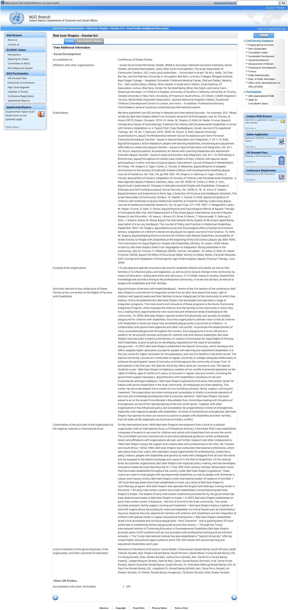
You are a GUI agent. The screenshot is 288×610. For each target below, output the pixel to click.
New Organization (257, 48)
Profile (70, 41)
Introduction (14, 54)
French (280, 7)
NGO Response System (20, 68)
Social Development (258, 60)
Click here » (12, 127)
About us (12, 39)
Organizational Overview (261, 45)
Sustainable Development (261, 56)
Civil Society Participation (68, 28)
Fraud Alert (138, 608)
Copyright (121, 608)
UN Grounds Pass (17, 78)
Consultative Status (89, 41)
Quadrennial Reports (19, 100)
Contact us (13, 44)
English (270, 7)
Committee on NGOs (19, 63)
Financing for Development (262, 67)
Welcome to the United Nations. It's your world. (32, 2)
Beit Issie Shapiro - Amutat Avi (105, 28)
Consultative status (258, 52)
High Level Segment (19, 87)
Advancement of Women (260, 64)
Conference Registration (21, 96)
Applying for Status (18, 59)
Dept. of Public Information (261, 79)
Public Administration (258, 75)
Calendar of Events (18, 91)
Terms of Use (181, 608)
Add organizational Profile (261, 96)
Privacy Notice (159, 608)
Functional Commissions (21, 82)
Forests (252, 71)
